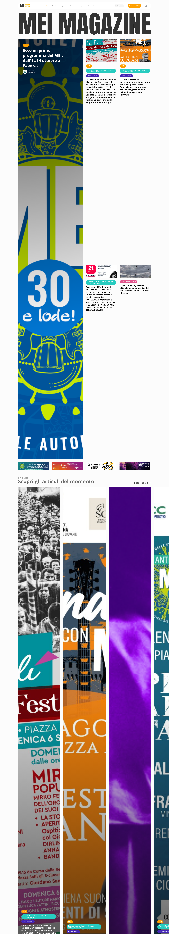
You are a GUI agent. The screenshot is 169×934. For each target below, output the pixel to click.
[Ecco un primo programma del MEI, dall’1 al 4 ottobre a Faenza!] (44, 249)
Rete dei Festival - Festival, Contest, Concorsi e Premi (100, 71)
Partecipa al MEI (134, 6)
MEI (25, 45)
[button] (142, 483)
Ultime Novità (93, 76)
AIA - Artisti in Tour (128, 282)
